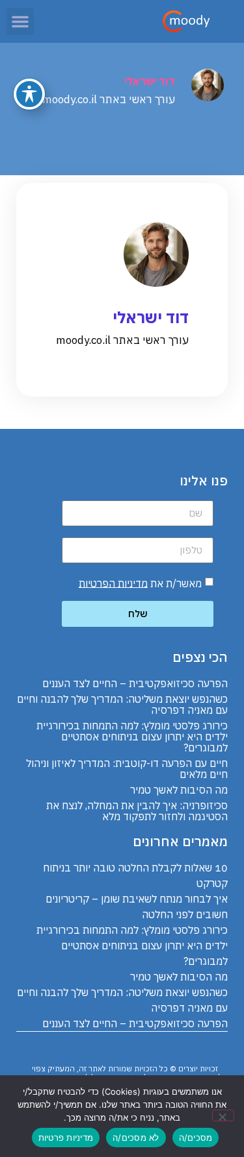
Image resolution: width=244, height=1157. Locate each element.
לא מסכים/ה (136, 1137)
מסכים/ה (196, 1137)
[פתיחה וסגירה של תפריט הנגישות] (29, 94)
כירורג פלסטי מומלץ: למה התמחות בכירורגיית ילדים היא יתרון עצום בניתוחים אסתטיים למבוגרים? (132, 736)
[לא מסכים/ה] (223, 1115)
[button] (20, 21)
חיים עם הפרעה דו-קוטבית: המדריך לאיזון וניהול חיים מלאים (127, 769)
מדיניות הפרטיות (113, 582)
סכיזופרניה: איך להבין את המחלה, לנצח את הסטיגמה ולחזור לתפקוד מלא (137, 811)
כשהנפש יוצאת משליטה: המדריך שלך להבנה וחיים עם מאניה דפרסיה (122, 704)
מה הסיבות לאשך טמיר (179, 789)
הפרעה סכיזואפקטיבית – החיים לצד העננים (135, 683)
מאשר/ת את (140, 582)
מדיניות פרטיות (66, 1137)
